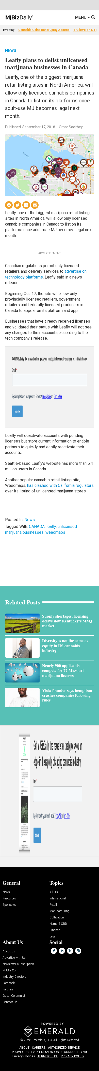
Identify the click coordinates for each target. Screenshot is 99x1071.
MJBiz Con (10, 970)
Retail (53, 905)
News (10, 50)
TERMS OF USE (48, 1056)
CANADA (37, 526)
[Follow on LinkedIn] (62, 951)
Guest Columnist (14, 996)
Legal (53, 936)
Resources (9, 898)
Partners (8, 989)
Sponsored (9, 905)
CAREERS (38, 1047)
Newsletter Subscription (18, 964)
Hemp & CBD (58, 924)
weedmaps (55, 532)
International (58, 898)
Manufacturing (60, 911)
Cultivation (57, 917)
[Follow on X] (70, 951)
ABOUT (24, 1047)
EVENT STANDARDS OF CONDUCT (54, 1052)
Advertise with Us (14, 957)
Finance (55, 930)
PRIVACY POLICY (72, 1056)
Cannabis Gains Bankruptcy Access (44, 30)
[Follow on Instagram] (78, 951)
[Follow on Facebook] (54, 951)
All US (54, 892)
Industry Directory (14, 976)
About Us (9, 951)
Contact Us (10, 1002)
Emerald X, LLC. (42, 1040)
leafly (51, 526)
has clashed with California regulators (60, 485)
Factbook (9, 983)
